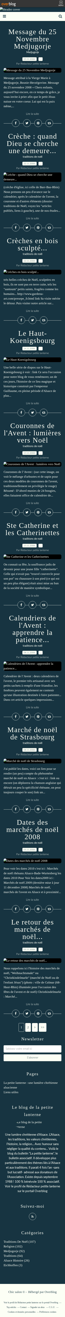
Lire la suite (32, 114)
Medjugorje (32, 52)
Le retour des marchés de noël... (32, 929)
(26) (16, 1260)
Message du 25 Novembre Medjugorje (32, 39)
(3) (13, 1265)
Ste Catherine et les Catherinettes (32, 529)
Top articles (11, 1307)
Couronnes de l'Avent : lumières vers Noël (32, 433)
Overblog (51, 1292)
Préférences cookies (47, 1312)
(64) (13, 1256)
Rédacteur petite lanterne (43, 1186)
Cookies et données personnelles (22, 1312)
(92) (14, 1251)
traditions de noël (32, 157)
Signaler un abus (37, 1307)
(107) (20, 1241)
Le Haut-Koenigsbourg (32, 337)
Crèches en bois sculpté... (32, 244)
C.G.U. (52, 1307)
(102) (13, 1246)
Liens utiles (11, 1092)
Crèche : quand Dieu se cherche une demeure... (32, 143)
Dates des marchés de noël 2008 (32, 829)
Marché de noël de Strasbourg (32, 733)
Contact (23, 1307)
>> (42, 1027)
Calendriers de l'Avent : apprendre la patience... (32, 629)
